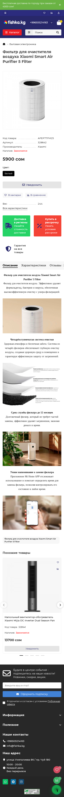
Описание (10, 265)
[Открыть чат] (56, 789)
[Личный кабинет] (58, 13)
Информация (13, 715)
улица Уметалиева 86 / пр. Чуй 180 (28, 759)
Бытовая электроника (22, 44)
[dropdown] (5, 13)
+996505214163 (39, 22)
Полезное (11, 725)
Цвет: (6, 167)
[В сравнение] (57, 568)
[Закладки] (44, 13)
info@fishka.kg (16, 745)
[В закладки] (57, 562)
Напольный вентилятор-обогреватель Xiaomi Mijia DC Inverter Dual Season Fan (30, 619)
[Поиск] (57, 32)
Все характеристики (15, 208)
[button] (4, 605)
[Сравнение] (51, 13)
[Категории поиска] (29, 32)
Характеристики (33, 265)
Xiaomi (42, 146)
